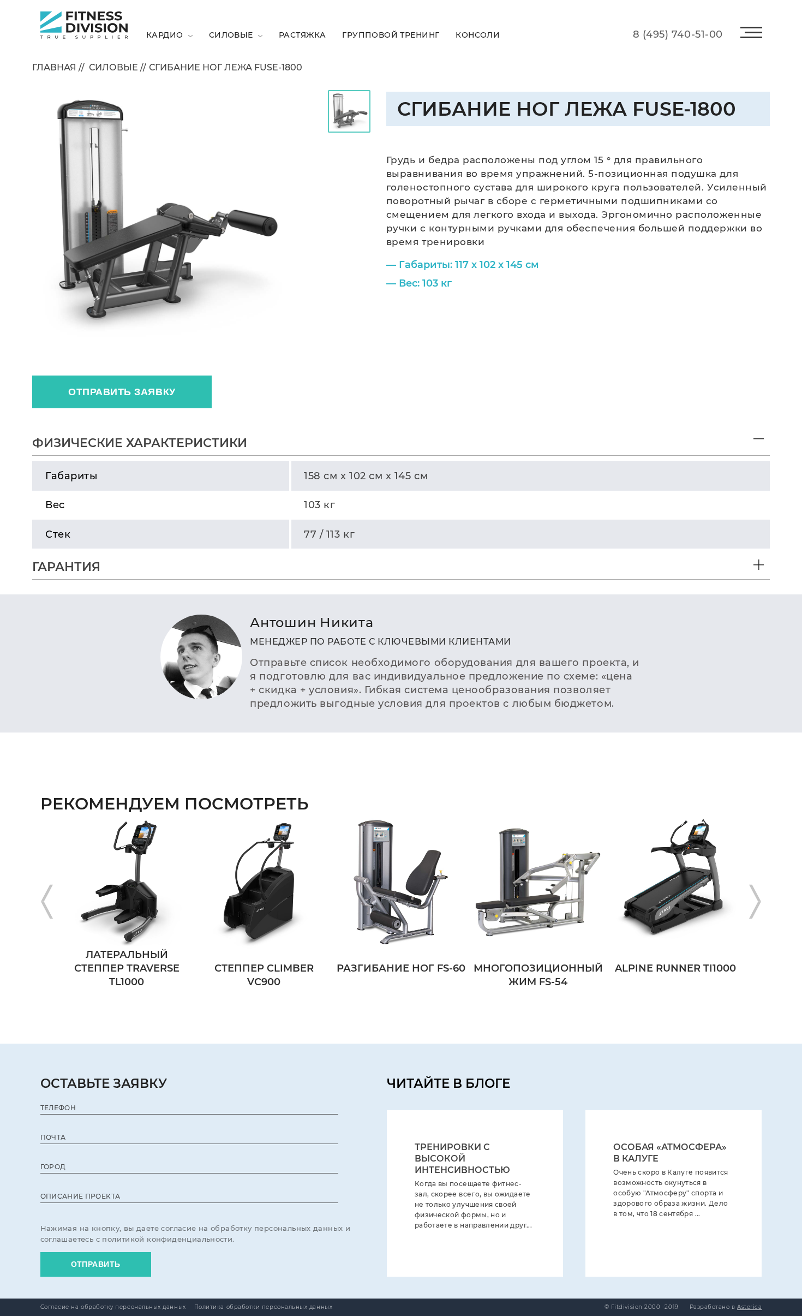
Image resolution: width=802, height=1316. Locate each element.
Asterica (749, 1307)
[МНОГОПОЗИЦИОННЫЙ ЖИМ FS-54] (538, 819)
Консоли (478, 35)
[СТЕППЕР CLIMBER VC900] (263, 819)
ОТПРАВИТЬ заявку (122, 391)
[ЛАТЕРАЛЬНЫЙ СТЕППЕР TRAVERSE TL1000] (126, 819)
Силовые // (115, 67)
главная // (58, 67)
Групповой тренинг (390, 35)
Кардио (165, 35)
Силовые (232, 35)
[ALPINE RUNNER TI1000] (675, 819)
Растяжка (302, 35)
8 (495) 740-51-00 (678, 34)
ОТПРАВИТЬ (96, 1264)
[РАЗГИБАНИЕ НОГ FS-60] (400, 819)
